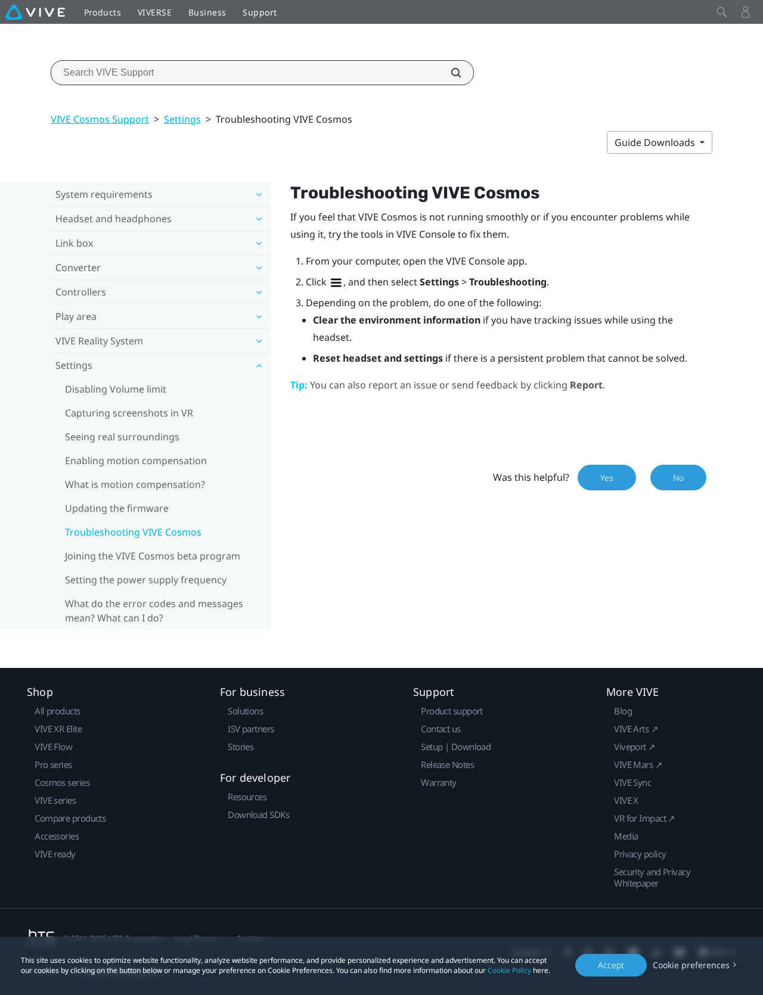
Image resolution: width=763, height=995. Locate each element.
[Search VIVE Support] (449, 73)
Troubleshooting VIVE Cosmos (133, 532)
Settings (182, 119)
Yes (606, 477)
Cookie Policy (509, 970)
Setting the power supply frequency (146, 579)
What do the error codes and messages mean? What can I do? (154, 610)
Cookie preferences (691, 965)
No (678, 477)
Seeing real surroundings (122, 436)
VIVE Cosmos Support (100, 119)
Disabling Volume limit (115, 389)
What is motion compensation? (135, 484)
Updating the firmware (117, 508)
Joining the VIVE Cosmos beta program (152, 555)
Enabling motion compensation (136, 460)
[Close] (722, 12)
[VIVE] (35, 12)
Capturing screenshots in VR (129, 412)
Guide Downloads (656, 142)
